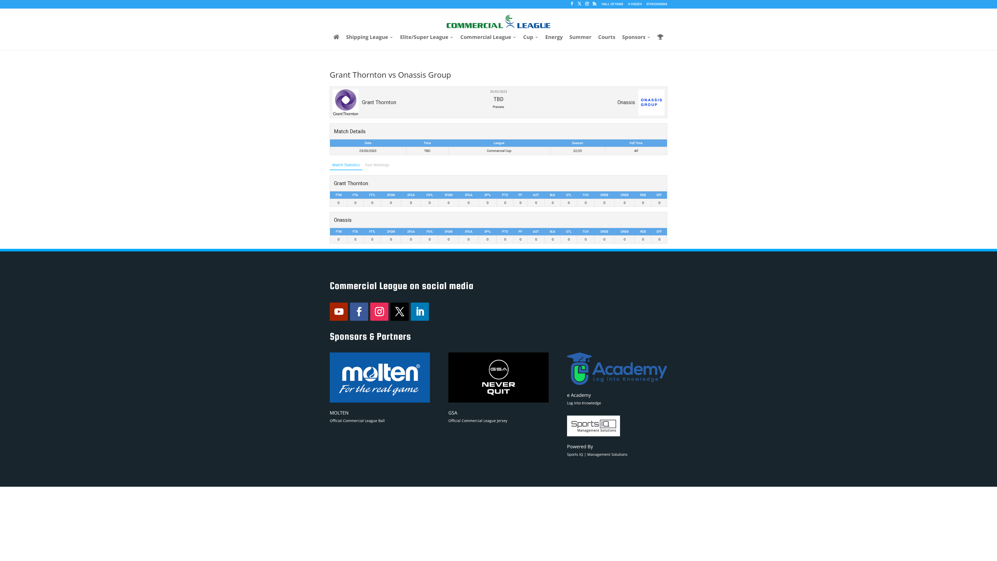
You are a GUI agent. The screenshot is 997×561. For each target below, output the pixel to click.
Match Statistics (346, 164)
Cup (528, 38)
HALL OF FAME (612, 4)
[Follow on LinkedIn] (420, 312)
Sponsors (633, 38)
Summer (580, 38)
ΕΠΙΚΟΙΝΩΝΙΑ (656, 4)
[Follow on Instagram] (379, 312)
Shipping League (367, 38)
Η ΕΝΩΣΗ (635, 4)
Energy (554, 38)
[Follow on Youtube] (339, 312)
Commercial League (485, 38)
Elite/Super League (424, 38)
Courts (606, 38)
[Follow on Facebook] (359, 312)
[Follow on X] (399, 312)
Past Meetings (377, 164)
